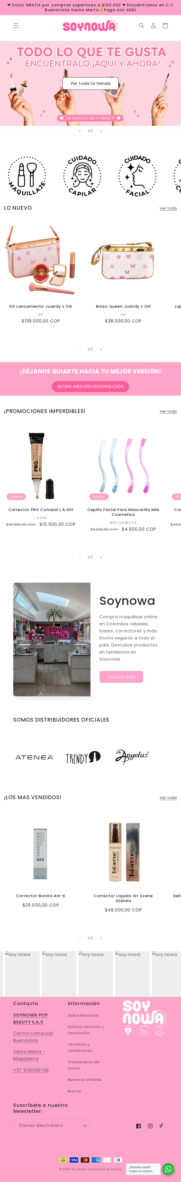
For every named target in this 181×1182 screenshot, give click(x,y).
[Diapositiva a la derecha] (101, 349)
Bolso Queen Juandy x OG (123, 306)
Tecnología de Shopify (104, 1169)
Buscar (74, 1091)
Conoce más (121, 677)
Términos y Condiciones (80, 1047)
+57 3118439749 (31, 1070)
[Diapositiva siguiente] (101, 131)
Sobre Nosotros (83, 1015)
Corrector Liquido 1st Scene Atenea (123, 898)
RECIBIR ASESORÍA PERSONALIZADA (90, 386)
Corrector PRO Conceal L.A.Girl (40, 509)
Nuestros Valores (85, 1079)
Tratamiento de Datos (84, 1065)
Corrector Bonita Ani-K (41, 895)
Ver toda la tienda (90, 83)
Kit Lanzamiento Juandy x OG (40, 306)
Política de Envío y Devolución (86, 1030)
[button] (16, 25)
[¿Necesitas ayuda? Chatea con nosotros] (168, 1169)
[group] (27, 176)
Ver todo (168, 208)
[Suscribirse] (84, 1126)
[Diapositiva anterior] (80, 131)
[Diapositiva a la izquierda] (80, 349)
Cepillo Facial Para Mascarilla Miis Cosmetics (123, 512)
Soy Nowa (78, 1169)
